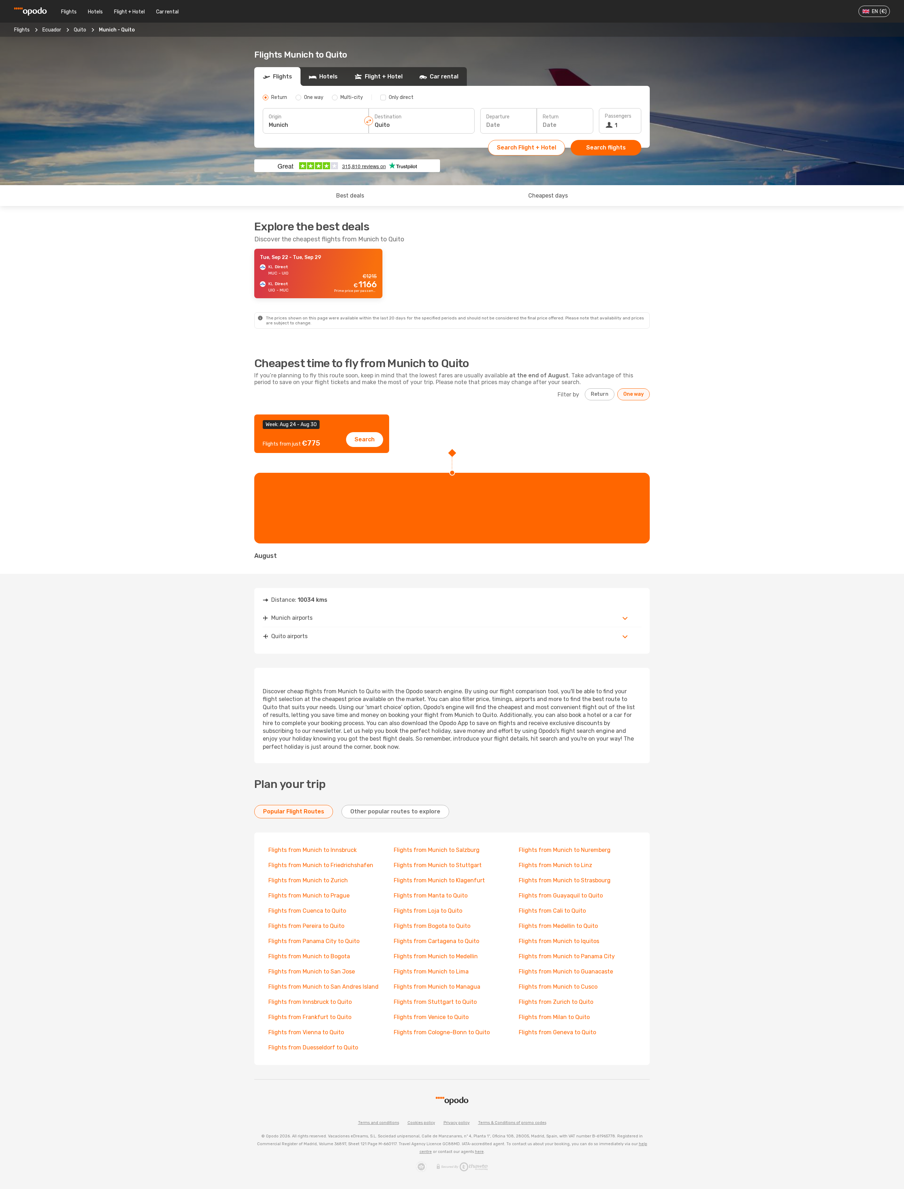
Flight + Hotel (129, 12)
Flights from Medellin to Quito (558, 926)
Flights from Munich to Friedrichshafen (320, 865)
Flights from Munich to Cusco (558, 986)
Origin (275, 117)
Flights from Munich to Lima (431, 971)
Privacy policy (457, 1122)
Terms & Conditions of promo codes (512, 1122)
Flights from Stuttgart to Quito (435, 1002)
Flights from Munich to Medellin (436, 956)
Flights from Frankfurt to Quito (309, 1017)
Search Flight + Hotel (526, 147)
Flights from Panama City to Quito (313, 941)
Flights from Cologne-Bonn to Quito (442, 1032)
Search (365, 439)
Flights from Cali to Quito (552, 910)
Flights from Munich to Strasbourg (565, 880)
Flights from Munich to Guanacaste (566, 971)
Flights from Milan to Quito (554, 1017)
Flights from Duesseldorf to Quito (313, 1047)
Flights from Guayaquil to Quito (561, 895)
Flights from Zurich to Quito (556, 1002)
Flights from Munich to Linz (555, 865)
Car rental (167, 12)
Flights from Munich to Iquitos (559, 941)
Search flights (606, 147)
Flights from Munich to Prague (309, 895)
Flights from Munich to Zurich (308, 880)
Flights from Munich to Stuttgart (438, 865)
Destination (388, 117)
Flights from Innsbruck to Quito (310, 1002)
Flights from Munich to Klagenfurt (439, 880)
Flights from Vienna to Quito (306, 1032)
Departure (498, 117)
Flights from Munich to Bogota (309, 956)
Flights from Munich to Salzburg (437, 850)
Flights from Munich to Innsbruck (312, 850)
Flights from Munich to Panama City (567, 956)
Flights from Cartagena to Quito (436, 941)
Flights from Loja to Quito (428, 910)
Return (551, 117)
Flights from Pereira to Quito (306, 926)
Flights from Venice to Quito (431, 1017)
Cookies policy (421, 1122)
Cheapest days (548, 195)
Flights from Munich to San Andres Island (323, 986)
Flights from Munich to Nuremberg (565, 850)
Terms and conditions (378, 1122)
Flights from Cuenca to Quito (307, 910)
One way (633, 394)
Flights (69, 12)
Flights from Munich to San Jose (311, 971)
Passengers (618, 116)
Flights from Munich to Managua (437, 986)
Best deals (350, 195)
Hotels (95, 12)
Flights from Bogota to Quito (432, 926)
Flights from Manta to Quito (431, 895)
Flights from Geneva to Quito (557, 1032)
